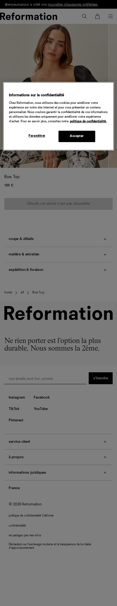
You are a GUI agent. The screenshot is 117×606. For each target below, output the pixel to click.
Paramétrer (37, 135)
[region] (58, 116)
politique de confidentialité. (88, 121)
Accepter (77, 136)
